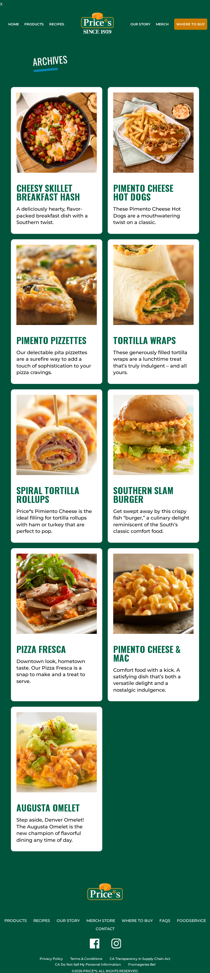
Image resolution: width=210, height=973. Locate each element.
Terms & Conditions (86, 958)
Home (13, 24)
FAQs (164, 920)
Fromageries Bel (141, 964)
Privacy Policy (51, 958)
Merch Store (100, 920)
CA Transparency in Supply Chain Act (140, 958)
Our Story (140, 24)
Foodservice (191, 920)
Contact (105, 928)
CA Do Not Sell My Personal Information (88, 964)
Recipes (56, 24)
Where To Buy (190, 24)
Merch (162, 24)
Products (34, 24)
